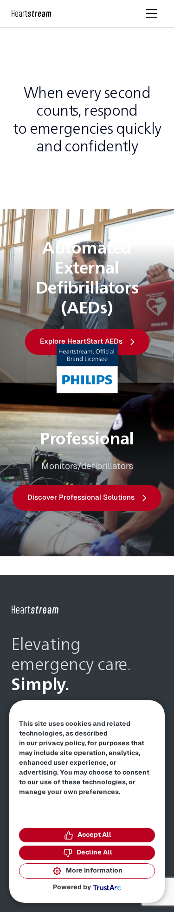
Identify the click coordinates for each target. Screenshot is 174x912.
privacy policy (61, 743)
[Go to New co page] (35, 610)
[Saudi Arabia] (31, 13)
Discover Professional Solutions (81, 497)
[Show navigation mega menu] (152, 13)
